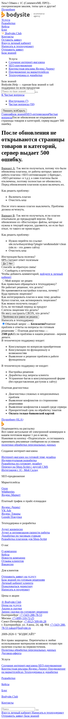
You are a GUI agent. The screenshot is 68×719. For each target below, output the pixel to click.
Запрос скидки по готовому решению (24, 611)
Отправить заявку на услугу (18, 576)
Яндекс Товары (10, 513)
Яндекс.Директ (10, 507)
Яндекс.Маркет (10, 494)
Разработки (8, 23)
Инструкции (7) (18, 101)
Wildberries (8, 491)
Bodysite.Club (13, 33)
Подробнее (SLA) (12, 419)
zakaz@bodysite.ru (20, 627)
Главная (6, 114)
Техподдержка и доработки (25, 75)
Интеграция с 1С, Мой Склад (19, 470)
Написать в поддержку (15, 589)
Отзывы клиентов (12, 561)
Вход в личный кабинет (16, 712)
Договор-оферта (11, 653)
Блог (4, 29)
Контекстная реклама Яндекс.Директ (32, 68)
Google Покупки (11, 516)
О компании (9, 551)
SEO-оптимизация (37, 114)
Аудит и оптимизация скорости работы (25, 532)
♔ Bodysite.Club (11, 601)
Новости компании (13, 557)
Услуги (5, 19)
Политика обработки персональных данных (28, 650)
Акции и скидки (11, 608)
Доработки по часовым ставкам (21, 535)
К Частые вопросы (12, 94)
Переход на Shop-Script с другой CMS (24, 466)
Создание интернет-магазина (27, 62)
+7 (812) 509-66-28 (35, 621)
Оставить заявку (11, 39)
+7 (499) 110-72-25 (23, 618)
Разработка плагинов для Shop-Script (24, 539)
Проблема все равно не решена (20, 316)
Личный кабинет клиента (17, 583)
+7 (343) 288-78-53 (30, 614)
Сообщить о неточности (20, 270)
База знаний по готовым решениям (23, 579)
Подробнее (8, 9)
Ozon (4, 488)
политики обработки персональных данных (28, 444)
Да (4, 263)
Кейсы (5, 26)
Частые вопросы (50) (21, 104)
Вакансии (7, 564)
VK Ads (6, 510)
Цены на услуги (11, 605)
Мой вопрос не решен (18, 280)
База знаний (18, 114)
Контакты (7, 36)
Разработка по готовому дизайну (21, 463)
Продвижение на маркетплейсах (29, 71)
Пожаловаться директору (17, 586)
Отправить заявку (12, 715)
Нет (11, 263)
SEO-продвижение (20, 65)
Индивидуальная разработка (19, 460)
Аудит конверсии (12, 529)
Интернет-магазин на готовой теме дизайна (28, 457)
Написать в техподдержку (48, 712)
